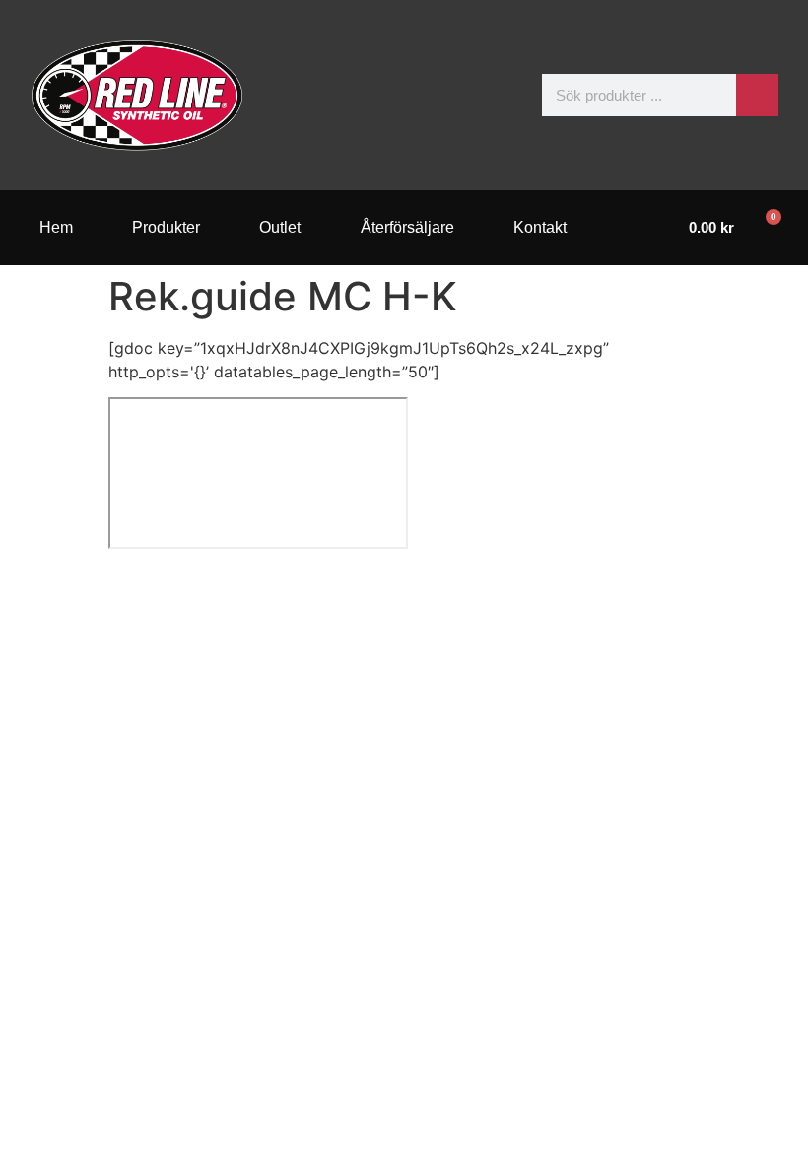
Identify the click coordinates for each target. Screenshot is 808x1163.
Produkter (166, 227)
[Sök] (757, 95)
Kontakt (540, 227)
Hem (56, 227)
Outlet (280, 227)
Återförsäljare (407, 227)
